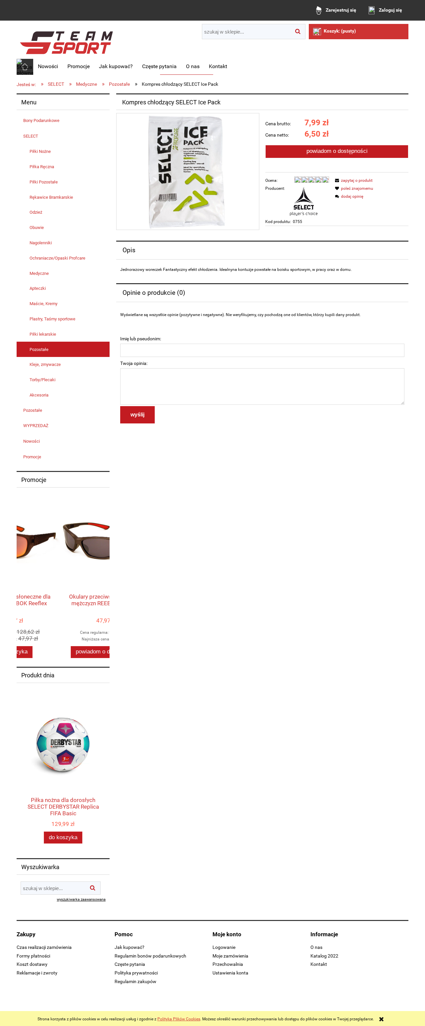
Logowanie (223, 947)
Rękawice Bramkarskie (51, 197)
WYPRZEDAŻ (35, 425)
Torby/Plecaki (42, 379)
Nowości (31, 441)
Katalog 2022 (324, 956)
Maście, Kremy (43, 303)
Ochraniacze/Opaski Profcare (57, 258)
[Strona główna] (66, 40)
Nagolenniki (41, 242)
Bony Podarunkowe (41, 120)
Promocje (32, 456)
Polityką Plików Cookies (178, 1019)
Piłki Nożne (40, 151)
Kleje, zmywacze (45, 364)
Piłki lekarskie (43, 334)
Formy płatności (33, 956)
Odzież (36, 212)
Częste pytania (130, 964)
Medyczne (39, 273)
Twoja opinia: (133, 363)
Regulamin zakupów (135, 981)
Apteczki (38, 288)
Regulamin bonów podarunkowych (150, 956)
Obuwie (37, 227)
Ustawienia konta (230, 972)
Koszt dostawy (32, 964)
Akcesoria (39, 395)
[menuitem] (48, 66)
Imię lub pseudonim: (140, 338)
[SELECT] (303, 200)
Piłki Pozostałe (44, 181)
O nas (316, 947)
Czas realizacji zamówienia (44, 947)
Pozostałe (39, 349)
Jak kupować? (129, 947)
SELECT (30, 136)
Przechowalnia (227, 964)
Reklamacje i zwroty (37, 972)
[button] (353, 180)
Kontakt (318, 964)
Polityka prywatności (136, 972)
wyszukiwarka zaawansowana (81, 899)
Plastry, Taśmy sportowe (52, 318)
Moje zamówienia (230, 956)
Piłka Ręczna (42, 166)
